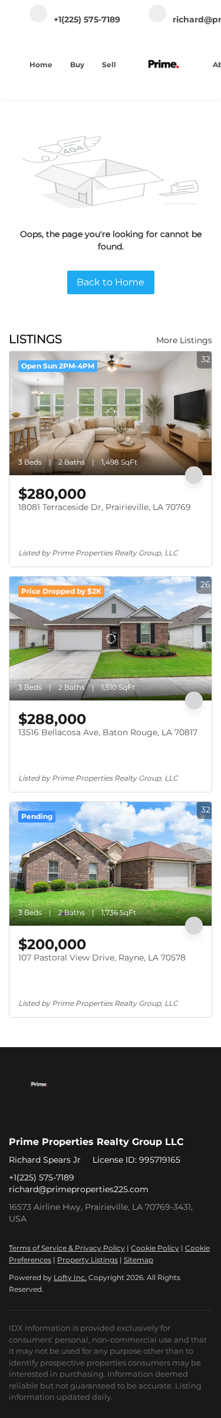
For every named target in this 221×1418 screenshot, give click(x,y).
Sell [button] (109, 64)
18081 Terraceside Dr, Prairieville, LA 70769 (104, 507)
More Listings (184, 340)
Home (40, 64)
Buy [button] (77, 64)
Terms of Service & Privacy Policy (67, 1247)
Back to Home (110, 282)
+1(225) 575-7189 (41, 1177)
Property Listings (87, 1259)
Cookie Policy (155, 1247)
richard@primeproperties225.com (79, 1189)
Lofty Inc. (70, 1277)
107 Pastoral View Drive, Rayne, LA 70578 (102, 957)
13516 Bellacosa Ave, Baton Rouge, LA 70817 (107, 732)
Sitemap (138, 1259)
